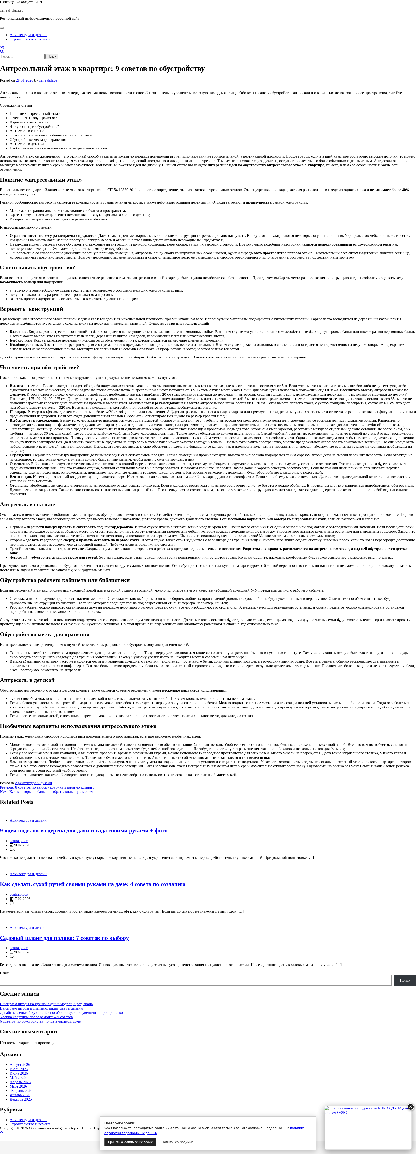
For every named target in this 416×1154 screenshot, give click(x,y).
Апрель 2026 (20, 1082)
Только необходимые (177, 1142)
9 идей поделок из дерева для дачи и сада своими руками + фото (84, 830)
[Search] (2, 52)
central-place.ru (11, 10)
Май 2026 (18, 1078)
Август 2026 (20, 1065)
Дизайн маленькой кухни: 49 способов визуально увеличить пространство (61, 1013)
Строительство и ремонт (30, 39)
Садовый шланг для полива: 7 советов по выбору (64, 938)
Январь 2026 (20, 1095)
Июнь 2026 (19, 1073)
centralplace (48, 80)
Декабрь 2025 (21, 1099)
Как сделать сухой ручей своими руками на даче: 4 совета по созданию (92, 884)
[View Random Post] (2, 47)
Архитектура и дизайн (28, 35)
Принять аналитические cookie (130, 1142)
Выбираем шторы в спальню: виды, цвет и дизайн (41, 1008)
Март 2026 (18, 1086)
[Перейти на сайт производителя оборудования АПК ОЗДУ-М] (368, 1127)
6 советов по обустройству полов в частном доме (40, 1021)
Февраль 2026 (21, 1091)
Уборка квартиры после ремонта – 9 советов (36, 1017)
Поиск (5, 973)
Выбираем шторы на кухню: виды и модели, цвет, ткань (46, 1004)
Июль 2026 (19, 1069)
